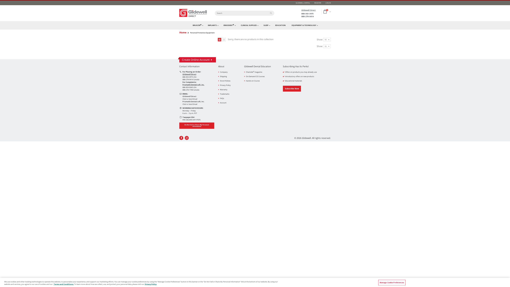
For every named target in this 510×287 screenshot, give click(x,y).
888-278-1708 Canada (190, 90)
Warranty (223, 89)
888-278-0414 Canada (190, 79)
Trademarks (224, 94)
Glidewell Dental (303, 3)
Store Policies (225, 81)
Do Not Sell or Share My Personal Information (196, 125)
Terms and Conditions (63, 284)
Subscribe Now (292, 88)
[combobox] (240, 13)
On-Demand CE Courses (255, 76)
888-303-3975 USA (189, 77)
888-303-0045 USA (189, 87)
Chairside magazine (254, 72)
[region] (255, 282)
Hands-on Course (253, 81)
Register (317, 3)
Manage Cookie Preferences (392, 282)
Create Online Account (196, 60)
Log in (328, 3)
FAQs (222, 98)
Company (224, 72)
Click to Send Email (189, 99)
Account (223, 103)
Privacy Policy (225, 85)
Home (182, 32)
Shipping (223, 76)
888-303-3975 (307, 13)
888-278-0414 (307, 16)
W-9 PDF (196, 120)
